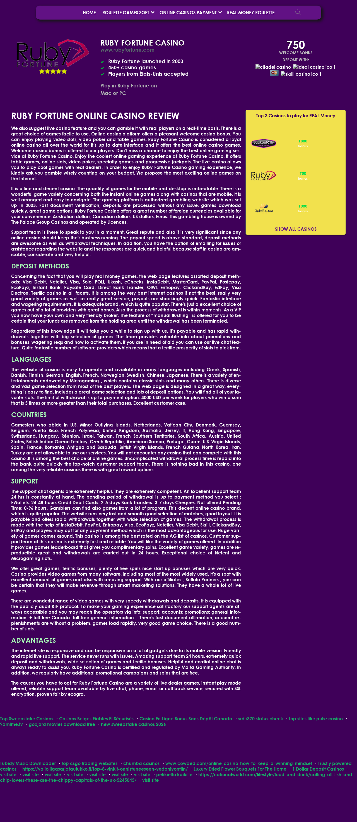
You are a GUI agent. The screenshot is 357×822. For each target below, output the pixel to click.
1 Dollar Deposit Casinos (318, 768)
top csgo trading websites (89, 763)
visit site (8, 774)
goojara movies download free (62, 724)
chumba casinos (141, 763)
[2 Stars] (47, 71)
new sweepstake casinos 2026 (133, 724)
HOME (89, 12)
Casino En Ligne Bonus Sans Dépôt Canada (185, 718)
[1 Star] (42, 71)
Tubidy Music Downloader (28, 763)
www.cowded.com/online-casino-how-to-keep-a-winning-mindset (238, 763)
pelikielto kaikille (174, 774)
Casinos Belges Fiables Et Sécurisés (96, 718)
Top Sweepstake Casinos (26, 718)
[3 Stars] (53, 71)
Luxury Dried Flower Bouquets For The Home (240, 768)
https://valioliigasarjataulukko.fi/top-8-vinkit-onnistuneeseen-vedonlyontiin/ (105, 768)
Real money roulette (250, 12)
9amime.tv (11, 724)
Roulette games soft (125, 12)
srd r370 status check (260, 718)
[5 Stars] (64, 71)
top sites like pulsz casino (316, 718)
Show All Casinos (296, 229)
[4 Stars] (58, 71)
